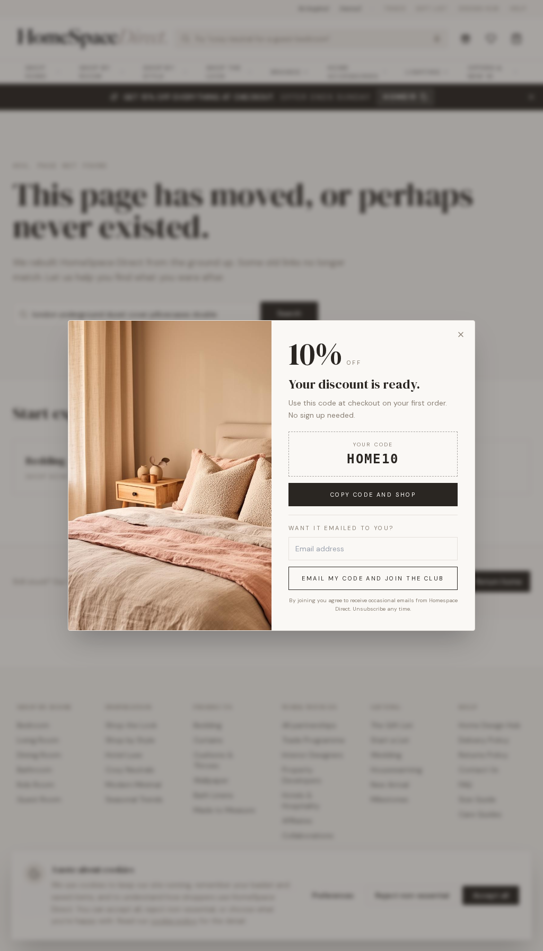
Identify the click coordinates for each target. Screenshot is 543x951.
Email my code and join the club (373, 578)
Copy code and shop (373, 494)
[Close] (460, 334)
